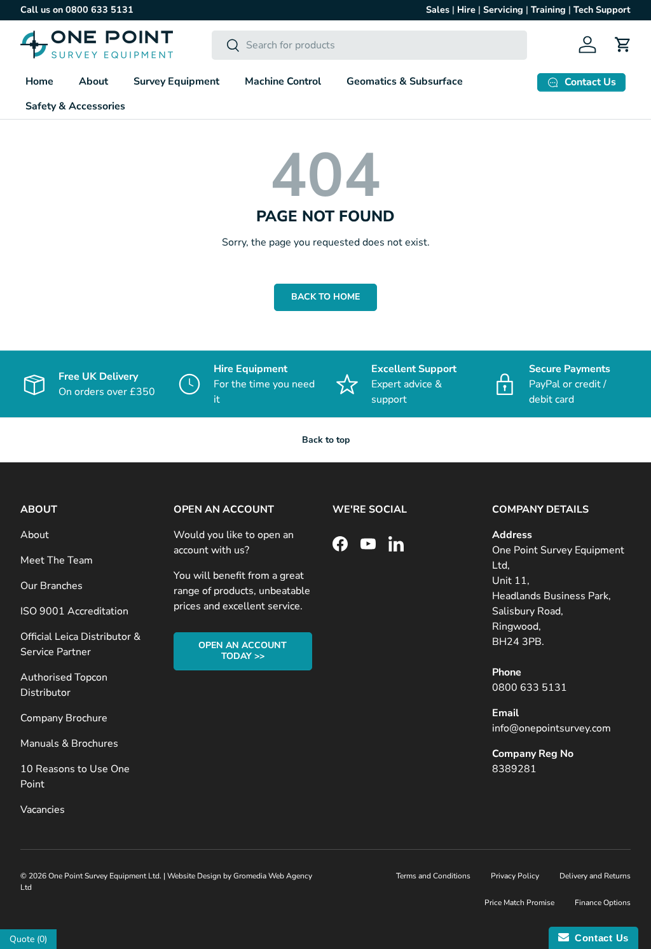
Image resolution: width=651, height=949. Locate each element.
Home (39, 81)
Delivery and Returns (595, 876)
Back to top (326, 440)
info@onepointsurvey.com (551, 728)
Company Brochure (63, 718)
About (34, 535)
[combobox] (369, 45)
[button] (623, 45)
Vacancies (42, 810)
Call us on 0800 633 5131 (77, 9)
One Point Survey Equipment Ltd (104, 876)
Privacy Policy (515, 876)
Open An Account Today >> (242, 650)
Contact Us (599, 937)
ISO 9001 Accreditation (74, 611)
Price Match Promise (519, 902)
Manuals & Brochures (69, 744)
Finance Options (603, 902)
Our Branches (51, 586)
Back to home (325, 297)
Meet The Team (56, 560)
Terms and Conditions (433, 876)
